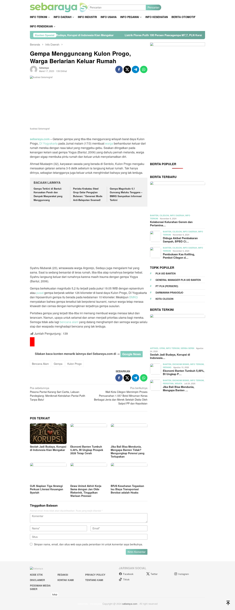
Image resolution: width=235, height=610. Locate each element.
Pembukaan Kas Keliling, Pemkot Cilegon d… (179, 256)
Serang (167, 367)
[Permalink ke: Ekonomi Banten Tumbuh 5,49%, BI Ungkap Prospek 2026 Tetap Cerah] (88, 433)
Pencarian (153, 7)
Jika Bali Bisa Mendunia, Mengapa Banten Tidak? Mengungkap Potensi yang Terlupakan (127, 451)
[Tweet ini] (127, 69)
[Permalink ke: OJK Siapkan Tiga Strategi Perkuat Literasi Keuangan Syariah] (48, 473)
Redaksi (62, 574)
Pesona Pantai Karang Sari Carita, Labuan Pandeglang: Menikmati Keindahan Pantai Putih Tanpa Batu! (57, 393)
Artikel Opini (157, 348)
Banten (154, 215)
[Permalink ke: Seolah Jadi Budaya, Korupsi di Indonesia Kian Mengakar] (48, 433)
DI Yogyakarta (48, 143)
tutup (54, 594)
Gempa (58, 364)
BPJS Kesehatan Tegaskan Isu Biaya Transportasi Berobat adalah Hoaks (127, 489)
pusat (40, 293)
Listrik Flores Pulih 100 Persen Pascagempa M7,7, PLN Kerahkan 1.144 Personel (156, 35)
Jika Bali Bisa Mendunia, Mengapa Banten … (178, 388)
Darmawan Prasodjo (169, 292)
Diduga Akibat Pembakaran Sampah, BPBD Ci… (180, 239)
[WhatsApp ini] (143, 69)
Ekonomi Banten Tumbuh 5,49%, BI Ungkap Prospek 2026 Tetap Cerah (86, 450)
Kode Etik (36, 574)
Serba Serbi (187, 348)
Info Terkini (173, 348)
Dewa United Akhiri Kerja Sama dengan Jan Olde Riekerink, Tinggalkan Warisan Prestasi (85, 491)
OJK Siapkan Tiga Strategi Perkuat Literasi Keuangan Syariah (46, 489)
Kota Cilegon (164, 298)
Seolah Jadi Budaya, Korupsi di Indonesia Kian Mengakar (57, 35)
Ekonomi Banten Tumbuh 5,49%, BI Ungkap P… (183, 372)
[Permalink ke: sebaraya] (33, 69)
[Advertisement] (88, 236)
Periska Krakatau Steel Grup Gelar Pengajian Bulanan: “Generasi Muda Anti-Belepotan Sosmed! (87, 194)
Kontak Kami (65, 580)
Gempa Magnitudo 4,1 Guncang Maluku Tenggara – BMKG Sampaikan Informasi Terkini (126, 194)
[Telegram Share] (135, 69)
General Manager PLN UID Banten (178, 280)
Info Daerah (177, 215)
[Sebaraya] (59, 7)
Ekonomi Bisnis (180, 364)
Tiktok (126, 579)
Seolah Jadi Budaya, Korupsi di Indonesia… (170, 356)
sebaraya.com (40, 139)
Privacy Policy (95, 574)
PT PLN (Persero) (167, 286)
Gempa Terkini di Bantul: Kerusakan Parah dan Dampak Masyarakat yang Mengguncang (48, 194)
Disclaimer (37, 580)
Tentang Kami (94, 580)
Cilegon (164, 215)
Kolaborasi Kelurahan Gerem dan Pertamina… (171, 223)
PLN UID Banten (166, 273)
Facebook (128, 574)
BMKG (133, 297)
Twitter (154, 574)
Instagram (183, 574)
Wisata (178, 383)
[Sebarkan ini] (119, 69)
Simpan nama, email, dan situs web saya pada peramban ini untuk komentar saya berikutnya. (88, 544)
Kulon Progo (74, 364)
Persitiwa (168, 383)
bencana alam (69, 322)
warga (109, 143)
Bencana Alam (40, 364)
